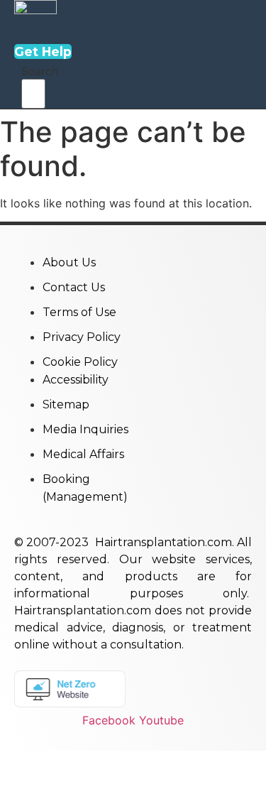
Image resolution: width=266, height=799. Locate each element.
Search (39, 71)
